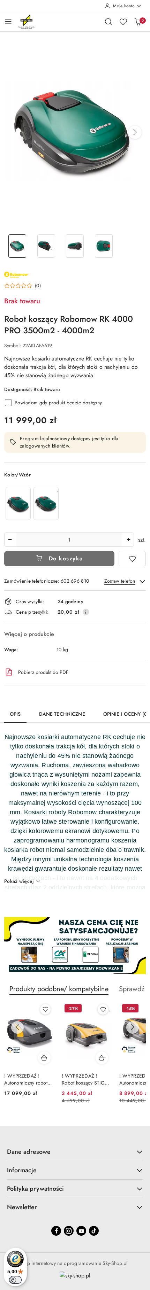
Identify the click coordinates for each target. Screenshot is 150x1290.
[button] (135, 132)
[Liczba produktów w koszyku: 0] (138, 21)
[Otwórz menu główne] (8, 21)
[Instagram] (69, 1231)
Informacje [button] (22, 1170)
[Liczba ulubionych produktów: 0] (123, 21)
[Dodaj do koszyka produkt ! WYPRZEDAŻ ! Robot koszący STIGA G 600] (102, 1057)
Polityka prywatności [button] (35, 1188)
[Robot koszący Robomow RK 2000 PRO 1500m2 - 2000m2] (46, 503)
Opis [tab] (15, 713)
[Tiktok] (94, 1231)
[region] (32, 503)
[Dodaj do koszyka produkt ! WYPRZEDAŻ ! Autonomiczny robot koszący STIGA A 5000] (44, 1057)
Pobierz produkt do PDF (43, 672)
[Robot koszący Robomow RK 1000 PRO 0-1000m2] (18, 503)
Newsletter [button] (22, 1207)
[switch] (15, 1280)
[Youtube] (81, 1231)
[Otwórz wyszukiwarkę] (108, 21)
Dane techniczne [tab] (62, 713)
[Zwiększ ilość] (128, 539)
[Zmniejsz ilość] (10, 539)
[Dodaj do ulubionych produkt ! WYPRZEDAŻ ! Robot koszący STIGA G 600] (103, 1009)
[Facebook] (56, 1231)
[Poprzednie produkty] (17, 1027)
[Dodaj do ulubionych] (132, 558)
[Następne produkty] (132, 1027)
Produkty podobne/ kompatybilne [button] (58, 989)
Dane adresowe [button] (29, 1151)
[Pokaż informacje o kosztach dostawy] (86, 612)
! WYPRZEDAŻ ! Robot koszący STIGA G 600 (85, 1079)
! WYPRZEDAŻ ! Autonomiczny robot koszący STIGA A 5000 (25, 1079)
